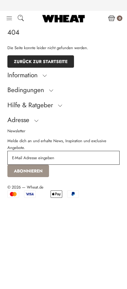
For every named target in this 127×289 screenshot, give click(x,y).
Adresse (19, 120)
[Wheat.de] (63, 19)
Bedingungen (26, 90)
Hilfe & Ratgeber (31, 105)
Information (23, 75)
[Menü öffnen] (9, 19)
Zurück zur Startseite (41, 61)
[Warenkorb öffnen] (111, 19)
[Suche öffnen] (20, 19)
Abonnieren (28, 171)
